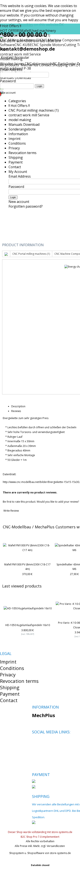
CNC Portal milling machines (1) (34, 110)
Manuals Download (24, 124)
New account (8, 92)
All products (10, 65)
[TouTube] (50, 742)
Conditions (17, 143)
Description (18, 406)
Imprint (14, 138)
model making (20, 119)
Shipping (16, 157)
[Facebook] (35, 742)
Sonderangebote (22, 129)
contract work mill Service (20, 54)
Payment (16, 162)
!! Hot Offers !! (10, 26)
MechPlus (43, 715)
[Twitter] (42, 742)
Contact (45, 65)
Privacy (14, 148)
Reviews (16, 411)
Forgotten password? (26, 206)
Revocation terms (22, 152)
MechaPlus (29, 65)
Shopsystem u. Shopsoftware (26, 853)
